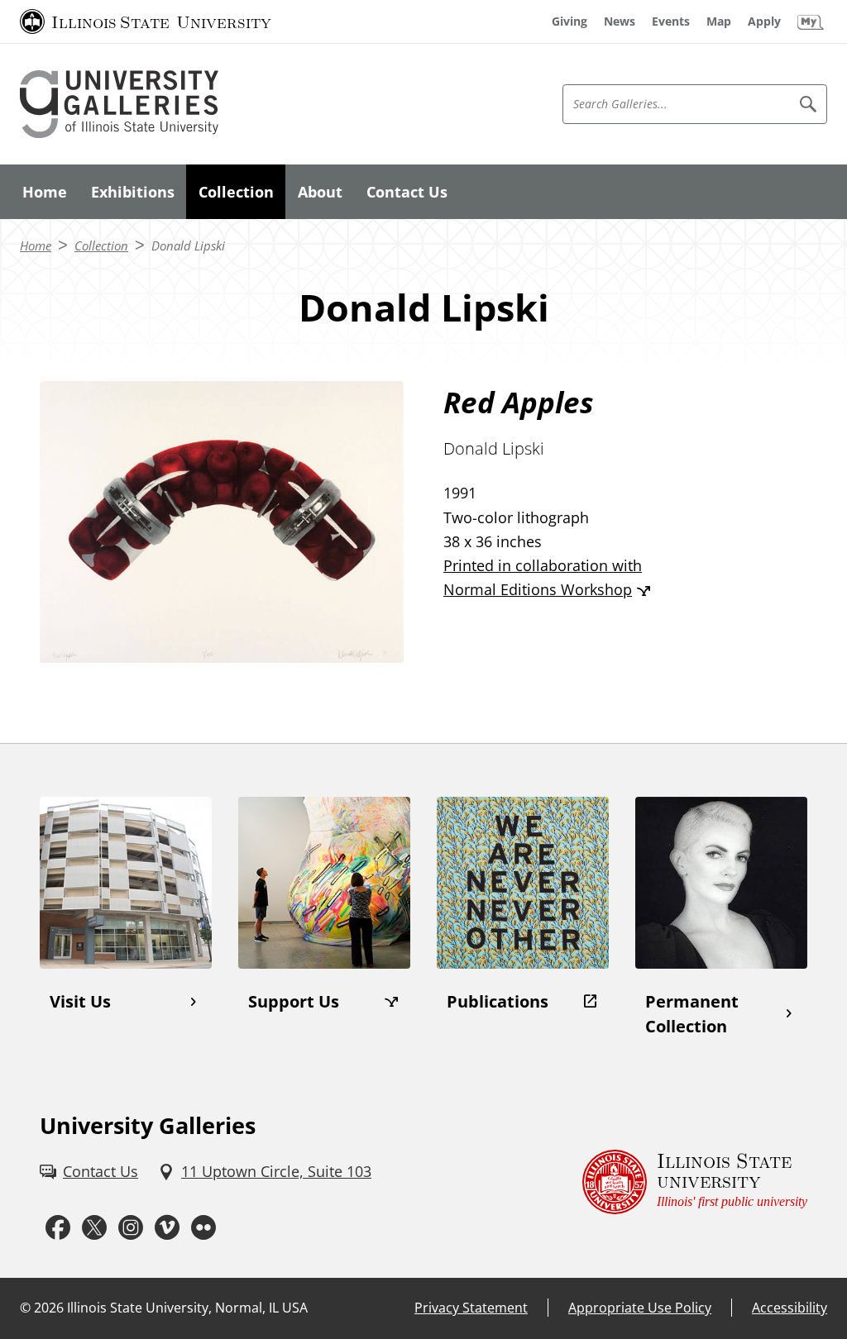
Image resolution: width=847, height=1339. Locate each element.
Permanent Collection (692, 1013)
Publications (497, 1001)
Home (44, 192)
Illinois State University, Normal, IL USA (187, 1307)
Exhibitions (133, 192)
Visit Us (80, 1001)
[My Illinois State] (810, 21)
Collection (236, 192)
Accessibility (789, 1307)
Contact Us (406, 192)
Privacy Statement (471, 1307)
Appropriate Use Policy (639, 1307)
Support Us (293, 1001)
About (320, 192)
